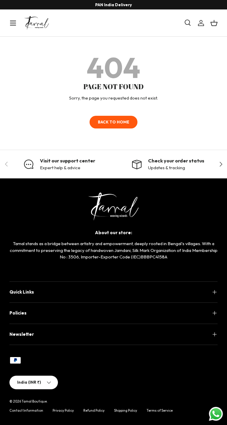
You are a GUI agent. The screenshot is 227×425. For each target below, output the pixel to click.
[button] (213, 23)
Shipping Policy (125, 410)
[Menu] (13, 23)
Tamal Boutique (34, 401)
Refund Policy (94, 410)
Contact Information (26, 410)
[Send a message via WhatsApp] (216, 414)
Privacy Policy (63, 410)
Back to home (113, 122)
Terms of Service (160, 410)
